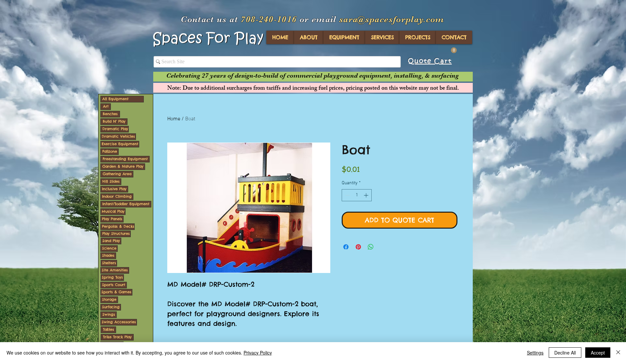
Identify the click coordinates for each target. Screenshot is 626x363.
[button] (454, 50)
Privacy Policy (258, 352)
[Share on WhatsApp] (371, 247)
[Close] (618, 352)
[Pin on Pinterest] (358, 247)
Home (173, 119)
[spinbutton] (357, 195)
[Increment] (367, 195)
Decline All (565, 352)
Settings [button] (535, 352)
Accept (598, 352)
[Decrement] (347, 195)
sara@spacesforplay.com (391, 19)
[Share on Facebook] (346, 247)
